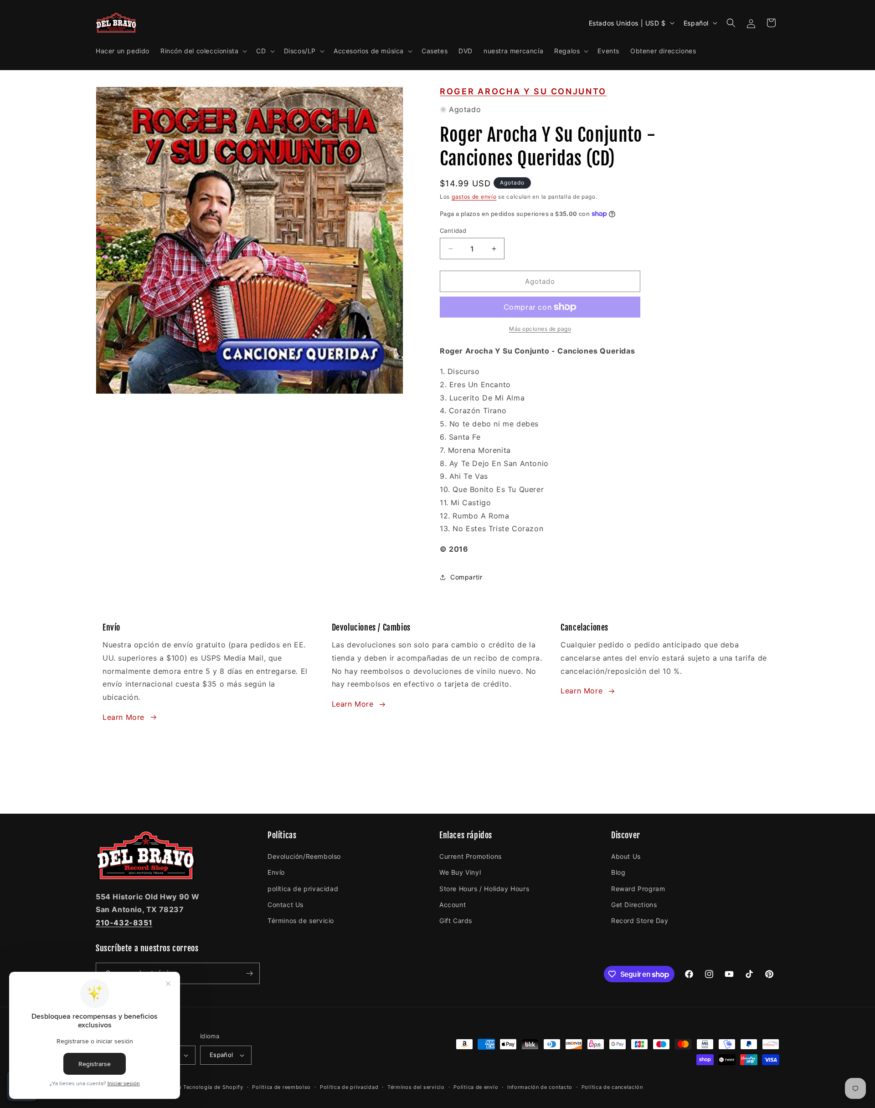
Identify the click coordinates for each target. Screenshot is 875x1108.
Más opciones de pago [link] (540, 328)
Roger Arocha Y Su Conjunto (523, 91)
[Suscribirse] (249, 973)
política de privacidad (303, 889)
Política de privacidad (349, 1087)
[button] (203, 51)
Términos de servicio (301, 920)
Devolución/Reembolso (304, 856)
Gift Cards (455, 920)
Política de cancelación (612, 1087)
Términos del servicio (416, 1087)
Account (452, 904)
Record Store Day (640, 920)
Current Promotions (470, 856)
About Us (626, 856)
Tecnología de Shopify (213, 1087)
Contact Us (286, 904)
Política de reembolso (281, 1087)
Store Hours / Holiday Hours (484, 889)
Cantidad (453, 230)
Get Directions (634, 904)
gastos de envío (474, 196)
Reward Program (638, 889)
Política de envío (475, 1087)
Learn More (123, 717)
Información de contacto (539, 1087)
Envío (276, 872)
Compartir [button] (466, 577)
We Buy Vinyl (460, 872)
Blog (618, 872)
